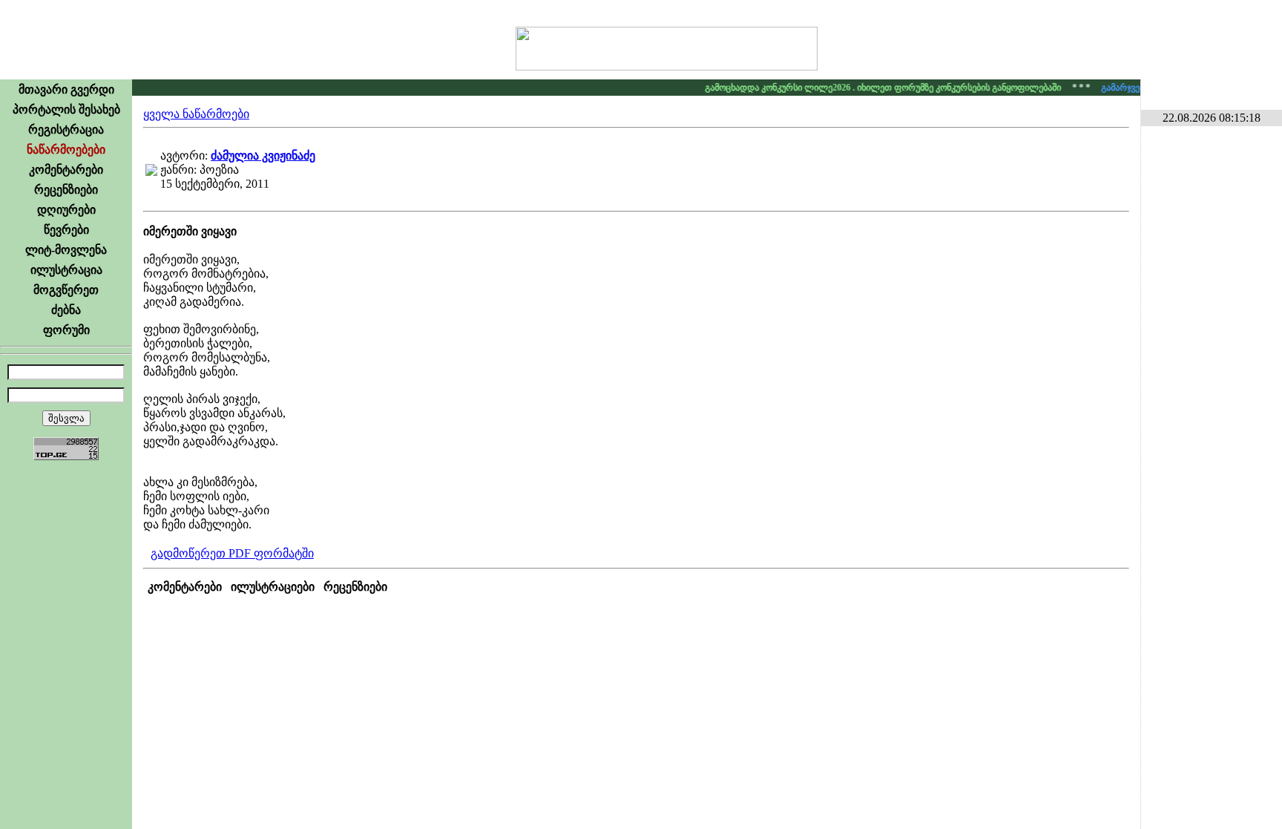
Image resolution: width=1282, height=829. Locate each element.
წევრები (66, 229)
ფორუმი (66, 330)
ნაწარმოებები (66, 149)
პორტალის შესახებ (66, 109)
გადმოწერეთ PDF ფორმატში (232, 553)
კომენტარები (66, 169)
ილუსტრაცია (66, 269)
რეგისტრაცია (66, 129)
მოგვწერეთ (66, 290)
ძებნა (66, 310)
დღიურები (66, 209)
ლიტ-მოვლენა (66, 249)
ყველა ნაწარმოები (196, 114)
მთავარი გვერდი (66, 89)
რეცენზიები (66, 189)
